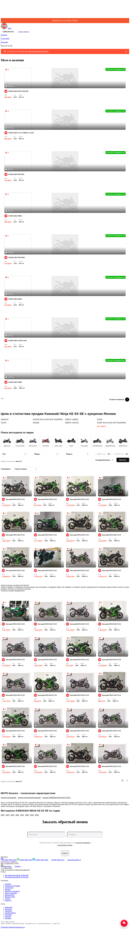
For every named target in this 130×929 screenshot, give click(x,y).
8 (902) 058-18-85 (10, 860)
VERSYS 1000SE (71, 420)
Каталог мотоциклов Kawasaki (29, 798)
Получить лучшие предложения (13, 591)
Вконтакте (8, 866)
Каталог (8, 889)
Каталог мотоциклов (8, 798)
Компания (8, 907)
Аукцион (8, 884)
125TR (3, 423)
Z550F (99, 420)
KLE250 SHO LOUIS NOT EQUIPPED (48, 420)
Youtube (18, 866)
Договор (8, 918)
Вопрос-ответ (10, 897)
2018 (37, 815)
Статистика (9, 888)
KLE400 (36, 423)
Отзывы (8, 916)
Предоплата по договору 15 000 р (65, 20)
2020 (27, 815)
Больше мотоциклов (116, 399)
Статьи (7, 898)
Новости (8, 900)
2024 (7, 815)
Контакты (8, 909)
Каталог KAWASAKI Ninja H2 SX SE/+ (57, 798)
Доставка (8, 915)
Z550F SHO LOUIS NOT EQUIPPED (111, 423)
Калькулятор (9, 895)
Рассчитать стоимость (9, 862)
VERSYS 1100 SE (72, 423)
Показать (123, 460)
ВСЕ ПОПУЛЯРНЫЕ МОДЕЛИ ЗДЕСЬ (36, 51)
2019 (32, 815)
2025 (2, 815)
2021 (22, 815)
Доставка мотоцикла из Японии (17, 875)
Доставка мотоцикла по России (16, 877)
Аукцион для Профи (12, 886)
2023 (12, 815)
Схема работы (10, 913)
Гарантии (8, 911)
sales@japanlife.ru (74, 860)
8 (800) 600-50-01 (58, 860)
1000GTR (4, 420)
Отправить (65, 853)
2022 (17, 815)
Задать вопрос (23, 32)
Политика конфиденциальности (13, 927)
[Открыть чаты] (124, 923)
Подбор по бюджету (12, 891)
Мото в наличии (11, 893)
